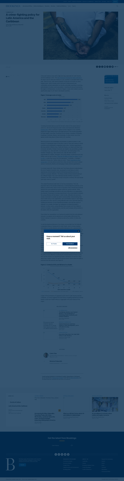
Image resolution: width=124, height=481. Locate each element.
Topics (69, 6)
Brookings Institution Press (88, 465)
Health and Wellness (62, 6)
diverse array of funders (58, 377)
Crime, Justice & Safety (109, 100)
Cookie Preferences (86, 469)
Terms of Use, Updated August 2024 (29, 479)
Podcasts (104, 467)
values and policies (74, 377)
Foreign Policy (66, 465)
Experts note (44, 129)
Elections (53, 6)
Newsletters (98, 1)
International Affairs (27, 6)
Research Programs (76, 1)
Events (69, 1)
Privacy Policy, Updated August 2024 (13, 479)
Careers (84, 463)
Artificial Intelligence (39, 6)
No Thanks (54, 243)
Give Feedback (70, 243)
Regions (74, 6)
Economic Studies (67, 463)
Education (47, 6)
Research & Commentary (88, 1)
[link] (15, 402)
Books (103, 465)
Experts (65, 1)
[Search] (117, 6)
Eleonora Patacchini (18, 24)
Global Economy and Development (108, 108)
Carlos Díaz (8, 24)
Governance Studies (67, 461)
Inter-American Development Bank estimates (69, 77)
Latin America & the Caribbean (111, 103)
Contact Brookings (86, 467)
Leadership (84, 461)
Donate (115, 1)
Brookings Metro (67, 469)
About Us (109, 1)
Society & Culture (108, 98)
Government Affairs (106, 471)
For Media (104, 1)
